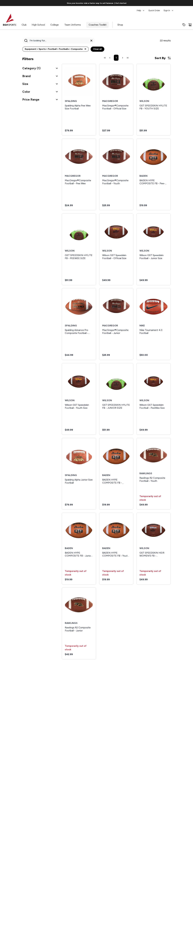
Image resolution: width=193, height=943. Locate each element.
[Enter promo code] (184, 25)
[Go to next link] (172, 3)
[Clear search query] (91, 41)
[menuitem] (141, 9)
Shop (120, 24)
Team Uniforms (72, 24)
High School (38, 24)
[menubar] (155, 9)
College (54, 24)
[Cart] (190, 25)
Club (24, 24)
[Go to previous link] (21, 3)
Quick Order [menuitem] (154, 10)
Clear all (97, 49)
